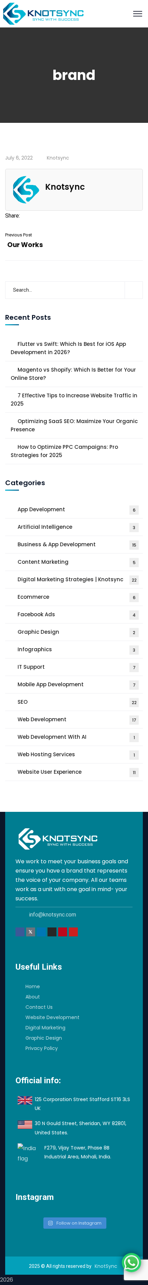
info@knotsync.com (52, 914)
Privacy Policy (41, 1048)
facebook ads (77, 614)
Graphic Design (43, 1038)
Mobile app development (77, 684)
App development (77, 509)
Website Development (52, 1017)
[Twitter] (35, 216)
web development (77, 719)
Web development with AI (76, 736)
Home (32, 986)
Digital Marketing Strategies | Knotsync (77, 579)
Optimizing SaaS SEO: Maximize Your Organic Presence (74, 425)
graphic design (76, 631)
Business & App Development (77, 544)
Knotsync (58, 157)
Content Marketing (77, 561)
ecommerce (77, 596)
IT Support (77, 666)
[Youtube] (73, 931)
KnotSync (106, 1266)
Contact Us (39, 1007)
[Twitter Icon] (30, 931)
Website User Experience (77, 771)
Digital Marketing (45, 1027)
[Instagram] (51, 931)
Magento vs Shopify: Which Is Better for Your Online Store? (73, 374)
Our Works (25, 244)
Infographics (76, 649)
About (32, 996)
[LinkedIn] (54, 216)
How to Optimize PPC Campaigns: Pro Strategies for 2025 (64, 451)
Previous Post (18, 234)
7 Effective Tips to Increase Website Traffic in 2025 (74, 399)
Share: (12, 215)
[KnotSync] (43, 13)
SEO (77, 701)
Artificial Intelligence (76, 526)
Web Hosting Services (76, 754)
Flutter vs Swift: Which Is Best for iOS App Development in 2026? (68, 348)
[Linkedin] (41, 931)
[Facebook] (25, 216)
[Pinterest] (45, 216)
